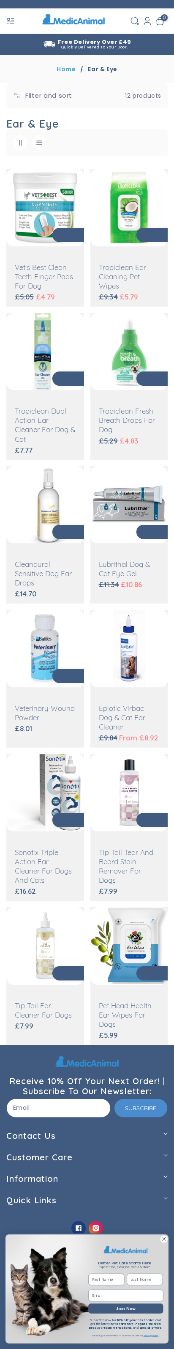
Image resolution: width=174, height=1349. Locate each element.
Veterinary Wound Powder (45, 713)
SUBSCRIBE (140, 1108)
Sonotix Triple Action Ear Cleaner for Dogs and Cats (43, 866)
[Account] (147, 21)
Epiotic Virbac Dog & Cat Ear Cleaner (122, 718)
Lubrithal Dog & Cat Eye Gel (124, 569)
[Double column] (20, 142)
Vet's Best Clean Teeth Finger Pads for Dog (44, 277)
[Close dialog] (164, 1239)
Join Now (126, 1308)
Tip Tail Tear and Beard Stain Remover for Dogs (126, 866)
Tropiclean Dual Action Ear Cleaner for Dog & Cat (45, 425)
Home (66, 69)
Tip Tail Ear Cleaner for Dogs (43, 1011)
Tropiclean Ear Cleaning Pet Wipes (122, 277)
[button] (11, 21)
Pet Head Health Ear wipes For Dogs (125, 1015)
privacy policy (151, 1335)
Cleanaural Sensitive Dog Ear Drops (43, 574)
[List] (39, 142)
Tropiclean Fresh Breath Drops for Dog (127, 421)
